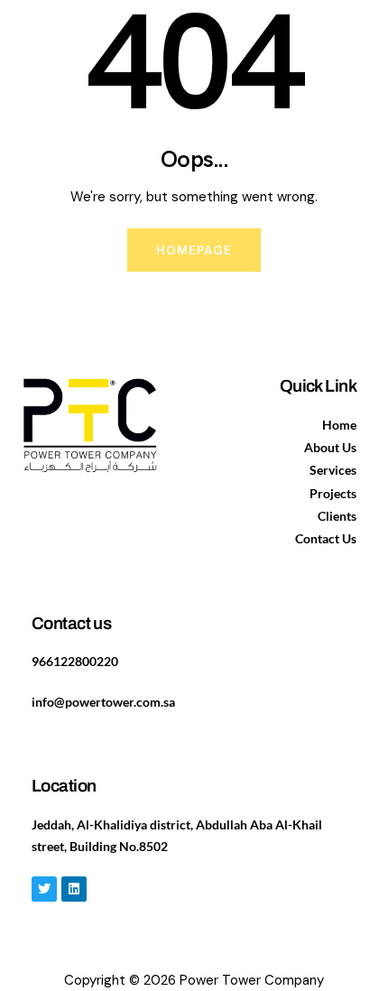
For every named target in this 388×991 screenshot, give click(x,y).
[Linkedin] (74, 889)
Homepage (194, 250)
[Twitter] (44, 889)
